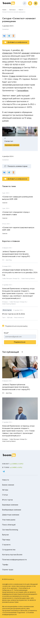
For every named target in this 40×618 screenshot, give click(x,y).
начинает (26, 53)
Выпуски (5, 535)
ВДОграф (9, 317)
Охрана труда (7, 569)
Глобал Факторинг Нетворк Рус (11, 278)
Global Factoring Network (28, 278)
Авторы (5, 490)
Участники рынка (8, 520)
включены (17, 67)
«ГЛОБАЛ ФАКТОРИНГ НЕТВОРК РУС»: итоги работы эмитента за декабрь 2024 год (20, 272)
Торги (3, 317)
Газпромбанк (22, 90)
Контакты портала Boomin (12, 555)
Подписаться (19, 342)
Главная (4, 9)
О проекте (6, 545)
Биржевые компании (10, 505)
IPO (3, 260)
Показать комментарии (17, 166)
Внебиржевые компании (11, 510)
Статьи (5, 495)
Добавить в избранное (17, 42)
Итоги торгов (7, 310)
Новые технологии (19, 317)
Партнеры (6, 540)
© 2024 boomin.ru (8, 579)
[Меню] (36, 3)
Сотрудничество (8, 550)
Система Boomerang (10, 530)
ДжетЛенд (9, 260)
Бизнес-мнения (8, 485)
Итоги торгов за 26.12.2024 (13, 314)
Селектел (5, 29)
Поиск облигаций (8, 525)
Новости (21, 9)
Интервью (5, 301)
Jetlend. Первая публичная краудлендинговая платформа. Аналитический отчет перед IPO (16, 253)
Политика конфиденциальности (14, 560)
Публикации (12, 9)
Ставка (12, 76)
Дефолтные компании (10, 515)
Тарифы (5, 564)
